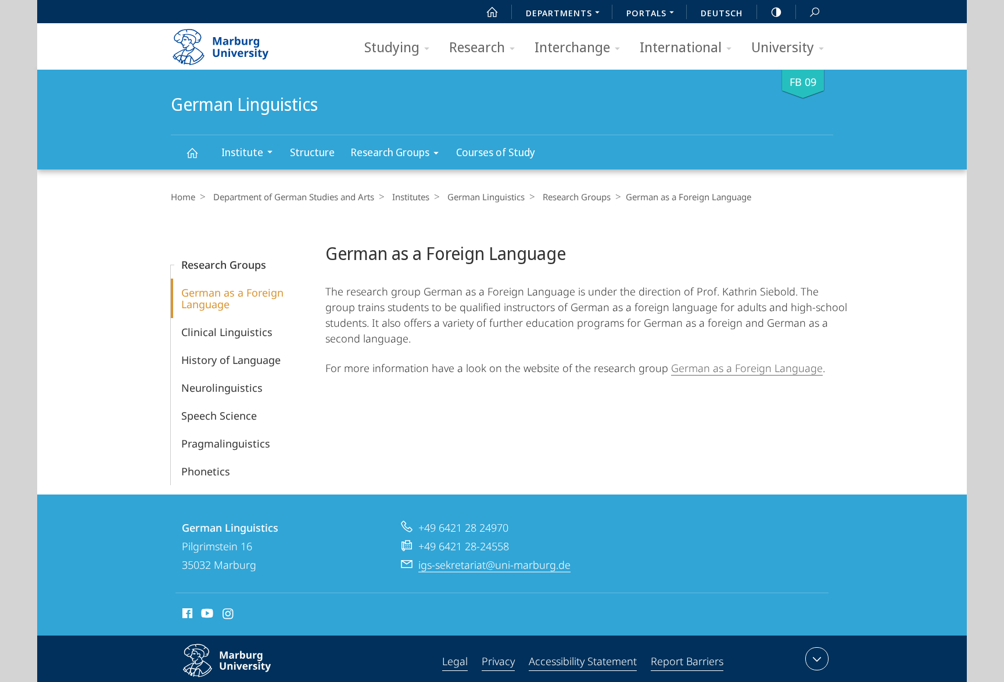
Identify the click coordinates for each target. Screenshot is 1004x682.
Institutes (410, 197)
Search (814, 11)
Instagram (228, 615)
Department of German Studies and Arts (293, 197)
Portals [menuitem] (646, 13)
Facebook (186, 615)
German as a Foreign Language (232, 298)
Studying (391, 46)
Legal (455, 661)
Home (183, 197)
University (782, 46)
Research (477, 46)
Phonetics (205, 471)
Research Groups (389, 152)
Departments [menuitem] (559, 13)
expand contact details (817, 658)
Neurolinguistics (222, 388)
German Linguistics (192, 152)
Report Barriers (687, 661)
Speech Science (219, 416)
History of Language (231, 360)
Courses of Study (495, 152)
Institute (242, 152)
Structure (312, 152)
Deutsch (722, 13)
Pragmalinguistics (225, 443)
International (681, 46)
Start (492, 11)
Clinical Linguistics (226, 332)
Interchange (572, 46)
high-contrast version (776, 11)
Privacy (498, 661)
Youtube (206, 615)
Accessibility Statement (583, 661)
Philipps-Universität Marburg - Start (243, 43)
